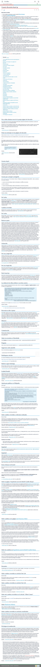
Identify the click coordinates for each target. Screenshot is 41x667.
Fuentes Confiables (17, 19)
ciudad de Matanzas (31, 425)
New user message (5, 53)
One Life (30, 577)
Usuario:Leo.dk (9, 455)
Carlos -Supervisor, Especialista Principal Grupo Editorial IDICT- (22, 203)
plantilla (11, 35)
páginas (34, 376)
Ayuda (15, 658)
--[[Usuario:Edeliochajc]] (29, 333)
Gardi (14, 407)
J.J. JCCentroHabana (5, 479)
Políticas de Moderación (11, 15)
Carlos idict (36, 28)
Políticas (22, 26)
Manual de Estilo (17, 26)
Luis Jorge (3, 262)
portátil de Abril (19, 373)
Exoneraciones (16, 665)
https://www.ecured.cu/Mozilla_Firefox (18, 359)
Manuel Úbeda (10, 422)
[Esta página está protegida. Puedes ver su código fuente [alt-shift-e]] (32, 9)
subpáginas (3, 377)
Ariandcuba (4, 368)
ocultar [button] (8, 57)
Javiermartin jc (7, 29)
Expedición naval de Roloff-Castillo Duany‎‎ (24, 550)
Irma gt (4, 29)
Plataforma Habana (10, 604)
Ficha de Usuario (22, 14)
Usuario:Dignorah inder (6, 461)
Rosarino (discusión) (5, 130)
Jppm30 (3, 361)
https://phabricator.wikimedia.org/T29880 (25, 475)
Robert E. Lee (14, 200)
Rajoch (8, 318)
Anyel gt (3, 322)
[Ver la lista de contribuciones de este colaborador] (36, 9)
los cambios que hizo (5, 178)
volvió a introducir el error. (14, 302)
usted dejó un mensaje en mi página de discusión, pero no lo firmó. (17, 134)
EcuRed (7, 1)
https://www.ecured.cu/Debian (6, 359)
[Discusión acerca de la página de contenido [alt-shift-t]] (4, 9)
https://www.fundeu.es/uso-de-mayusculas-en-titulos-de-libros (15, 307)
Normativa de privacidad (5, 665)
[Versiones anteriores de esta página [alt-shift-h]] (34, 9)
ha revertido (11, 598)
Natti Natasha (9, 614)
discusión (10, 53)
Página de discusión (14, 633)
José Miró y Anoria (16, 422)
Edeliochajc (24, 279)
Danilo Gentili (28, 215)
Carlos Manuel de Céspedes (14, 24)
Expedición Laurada (30, 486)
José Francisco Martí (21, 518)
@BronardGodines (36, 449)
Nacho (20, 174)
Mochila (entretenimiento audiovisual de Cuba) (24, 449)
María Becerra (4, 614)
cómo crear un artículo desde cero (21, 25)
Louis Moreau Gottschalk (24, 422)
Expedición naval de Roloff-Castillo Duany (32, 505)
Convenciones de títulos (30, 26)
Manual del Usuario (10, 21)
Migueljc (10, 427)
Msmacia (12, 327)
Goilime (3, 514)
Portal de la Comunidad (27, 19)
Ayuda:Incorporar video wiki (29, 655)
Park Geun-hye (32, 275)
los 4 (17, 345)
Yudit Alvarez (18, 580)
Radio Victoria (35, 255)
